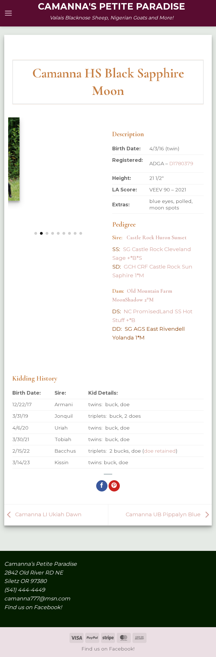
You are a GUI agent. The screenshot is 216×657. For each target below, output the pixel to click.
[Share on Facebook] (101, 485)
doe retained (160, 451)
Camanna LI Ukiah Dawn (48, 514)
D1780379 (181, 163)
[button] (8, 13)
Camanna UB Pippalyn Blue (164, 514)
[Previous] (17, 171)
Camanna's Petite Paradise (111, 6)
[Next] (99, 171)
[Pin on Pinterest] (114, 485)
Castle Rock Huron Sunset (156, 237)
